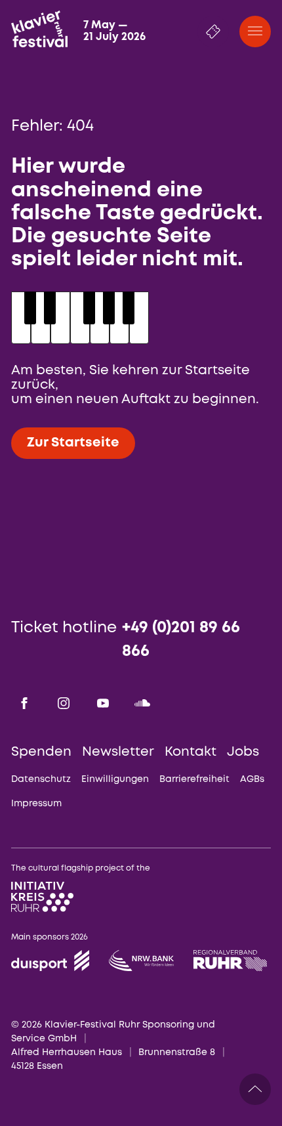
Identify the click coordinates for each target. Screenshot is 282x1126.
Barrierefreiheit (194, 779)
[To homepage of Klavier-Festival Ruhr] (39, 29)
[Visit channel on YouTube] (103, 703)
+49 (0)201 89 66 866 (181, 640)
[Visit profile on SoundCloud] (142, 703)
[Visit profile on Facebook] (24, 703)
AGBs (252, 779)
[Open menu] (255, 31)
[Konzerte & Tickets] (213, 31)
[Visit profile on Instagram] (63, 703)
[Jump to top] (255, 1089)
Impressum (36, 804)
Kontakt (190, 752)
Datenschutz (41, 779)
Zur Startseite (73, 443)
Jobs (243, 752)
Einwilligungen (115, 779)
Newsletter (118, 752)
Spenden (41, 752)
